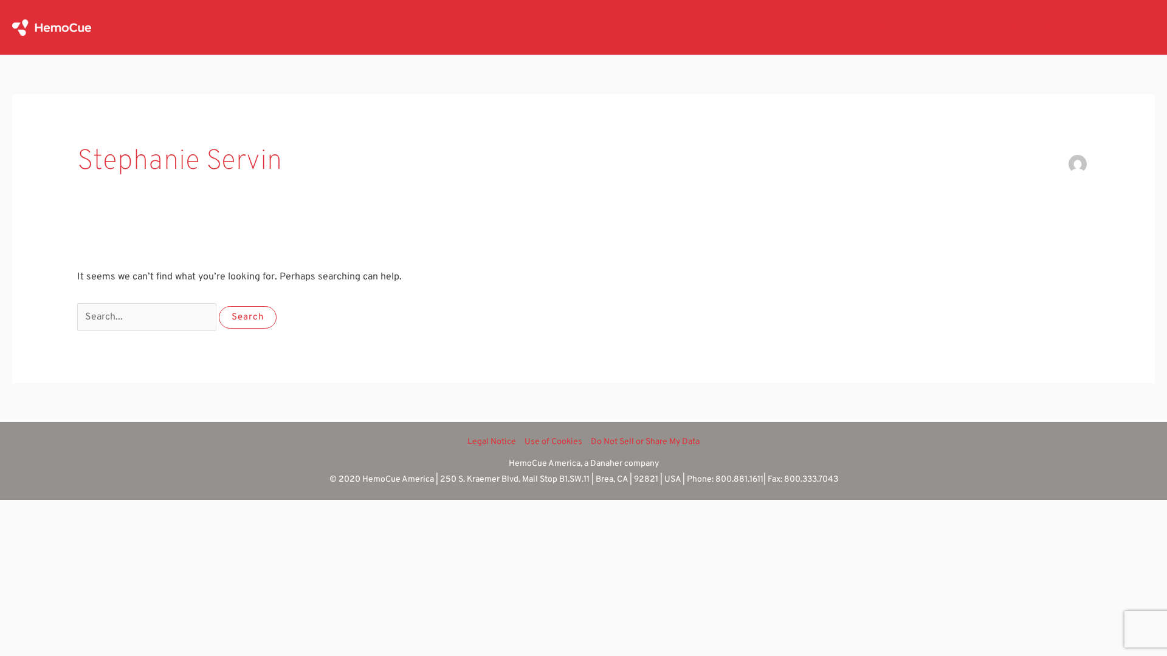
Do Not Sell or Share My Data (645, 442)
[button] (938, 27)
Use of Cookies (553, 442)
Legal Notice (491, 442)
